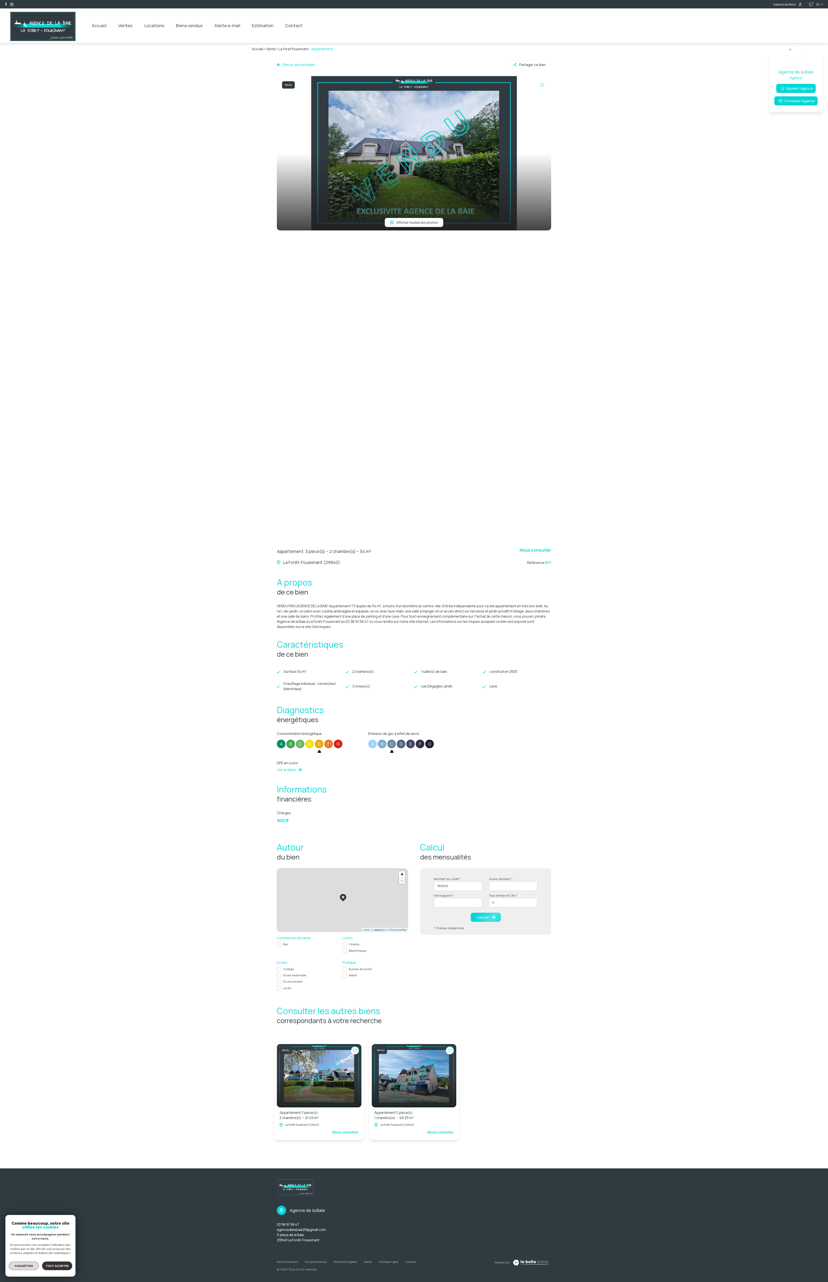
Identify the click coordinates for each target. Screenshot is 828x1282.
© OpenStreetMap (397, 929)
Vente (271, 49)
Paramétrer (24, 1266)
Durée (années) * (501, 879)
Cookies (410, 1262)
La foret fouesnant (293, 49)
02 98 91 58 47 (288, 1224)
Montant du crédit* (447, 879)
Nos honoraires (287, 1262)
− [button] (402, 880)
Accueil (257, 49)
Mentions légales (345, 1262)
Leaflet (366, 929)
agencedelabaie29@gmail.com (301, 1229)
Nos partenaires (316, 1262)
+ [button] (402, 874)
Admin (368, 1262)
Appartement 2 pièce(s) (394, 1115)
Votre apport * (443, 895)
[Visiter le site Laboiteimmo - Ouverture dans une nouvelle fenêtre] (530, 1262)
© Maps (379, 929)
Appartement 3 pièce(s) (298, 1115)
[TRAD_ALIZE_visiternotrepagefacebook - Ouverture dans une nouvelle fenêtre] (6, 4)
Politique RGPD (388, 1262)
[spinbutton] (513, 903)
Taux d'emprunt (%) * (503, 895)
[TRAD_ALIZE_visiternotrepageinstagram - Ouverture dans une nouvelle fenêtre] (11, 4)
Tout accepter (57, 1266)
